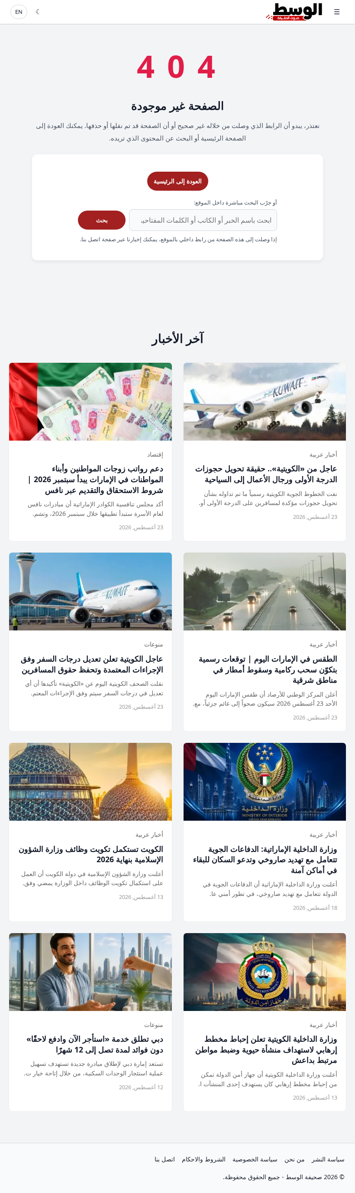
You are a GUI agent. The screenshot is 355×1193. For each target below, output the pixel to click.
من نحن (294, 1159)
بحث (102, 220)
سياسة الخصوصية (255, 1159)
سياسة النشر (328, 1159)
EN (19, 12)
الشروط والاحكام (204, 1159)
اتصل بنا (165, 1159)
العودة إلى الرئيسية (178, 181)
